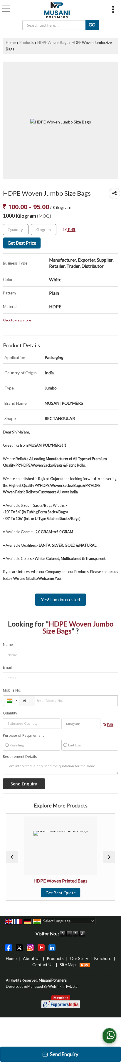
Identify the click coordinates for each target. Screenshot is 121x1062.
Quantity (10, 713)
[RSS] (85, 964)
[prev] (12, 857)
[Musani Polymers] (57, 10)
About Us (32, 958)
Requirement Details (20, 757)
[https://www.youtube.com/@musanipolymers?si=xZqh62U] (41, 947)
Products (26, 42)
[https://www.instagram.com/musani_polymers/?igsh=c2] (30, 947)
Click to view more (17, 320)
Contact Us (42, 964)
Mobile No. (12, 690)
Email (7, 667)
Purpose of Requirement (23, 736)
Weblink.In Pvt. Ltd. (63, 986)
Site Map (68, 964)
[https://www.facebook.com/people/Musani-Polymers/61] (8, 947)
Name (8, 644)
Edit (71, 229)
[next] (109, 857)
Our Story (79, 958)
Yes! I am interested (60, 599)
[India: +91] (11, 700)
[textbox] (43, 229)
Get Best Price (22, 242)
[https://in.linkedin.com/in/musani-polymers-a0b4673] (52, 947)
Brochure (102, 958)
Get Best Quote (55, 892)
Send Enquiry (63, 1054)
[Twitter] (19, 947)
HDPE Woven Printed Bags (55, 880)
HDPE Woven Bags (52, 42)
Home (11, 42)
